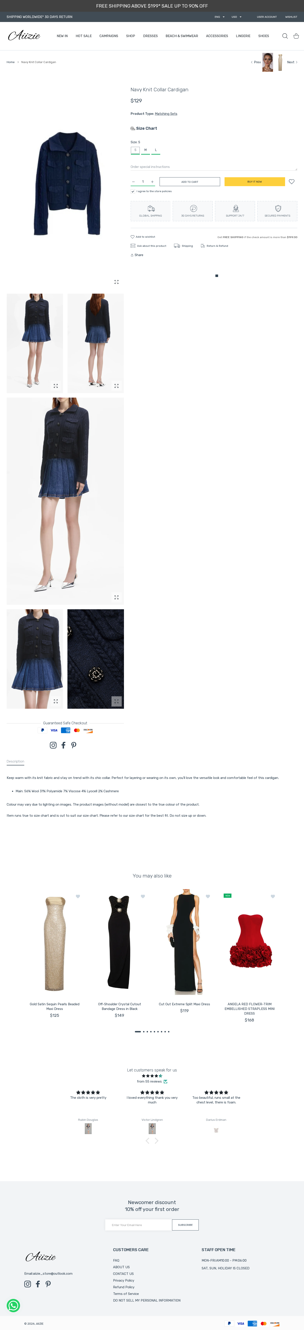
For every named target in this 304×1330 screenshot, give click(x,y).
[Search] (285, 36)
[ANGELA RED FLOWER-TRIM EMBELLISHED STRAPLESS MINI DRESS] (249, 942)
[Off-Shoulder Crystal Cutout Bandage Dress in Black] (119, 942)
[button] (138, 1031)
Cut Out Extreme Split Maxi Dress (184, 1004)
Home (11, 62)
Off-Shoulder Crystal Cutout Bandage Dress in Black (119, 1006)
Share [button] (139, 255)
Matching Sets (166, 114)
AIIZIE (40, 1323)
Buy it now (254, 181)
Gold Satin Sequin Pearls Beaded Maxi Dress (54, 1006)
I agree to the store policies (154, 191)
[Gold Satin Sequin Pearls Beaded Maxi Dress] (54, 942)
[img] (152, 1076)
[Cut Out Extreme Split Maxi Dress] (184, 942)
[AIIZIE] (24, 36)
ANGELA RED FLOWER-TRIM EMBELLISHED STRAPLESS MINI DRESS (250, 1008)
